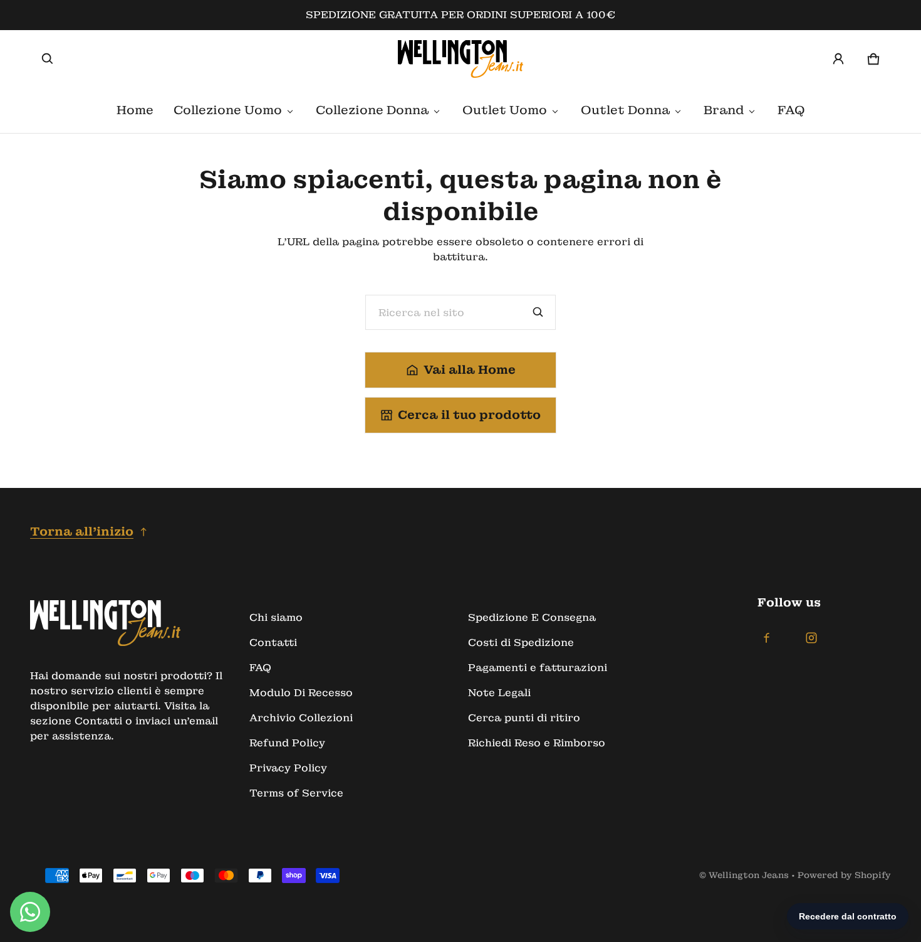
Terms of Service (296, 793)
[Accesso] (838, 59)
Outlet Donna (625, 110)
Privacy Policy (288, 768)
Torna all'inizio (81, 531)
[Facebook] (766, 637)
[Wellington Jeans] (460, 59)
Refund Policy (287, 742)
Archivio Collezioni (301, 717)
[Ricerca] (538, 312)
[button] (47, 59)
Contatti (273, 642)
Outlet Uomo (504, 110)
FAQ (791, 110)
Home (135, 110)
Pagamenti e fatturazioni (537, 667)
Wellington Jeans (749, 875)
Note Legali (499, 692)
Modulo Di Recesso (301, 692)
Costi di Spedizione (521, 642)
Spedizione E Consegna (532, 617)
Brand (724, 110)
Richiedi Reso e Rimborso (536, 742)
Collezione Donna (372, 110)
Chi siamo (276, 617)
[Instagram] (811, 637)
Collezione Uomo (228, 110)
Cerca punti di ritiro (524, 717)
